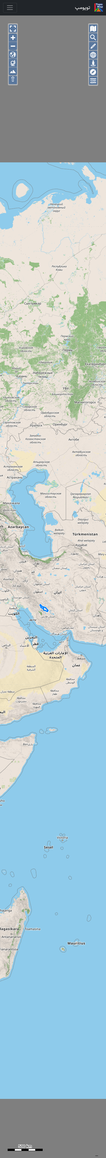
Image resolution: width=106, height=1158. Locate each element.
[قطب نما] (93, 72)
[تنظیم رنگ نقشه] (93, 81)
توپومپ (82, 8)
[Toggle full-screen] (13, 28)
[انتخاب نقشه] (93, 28)
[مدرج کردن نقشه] (93, 55)
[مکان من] (93, 63)
